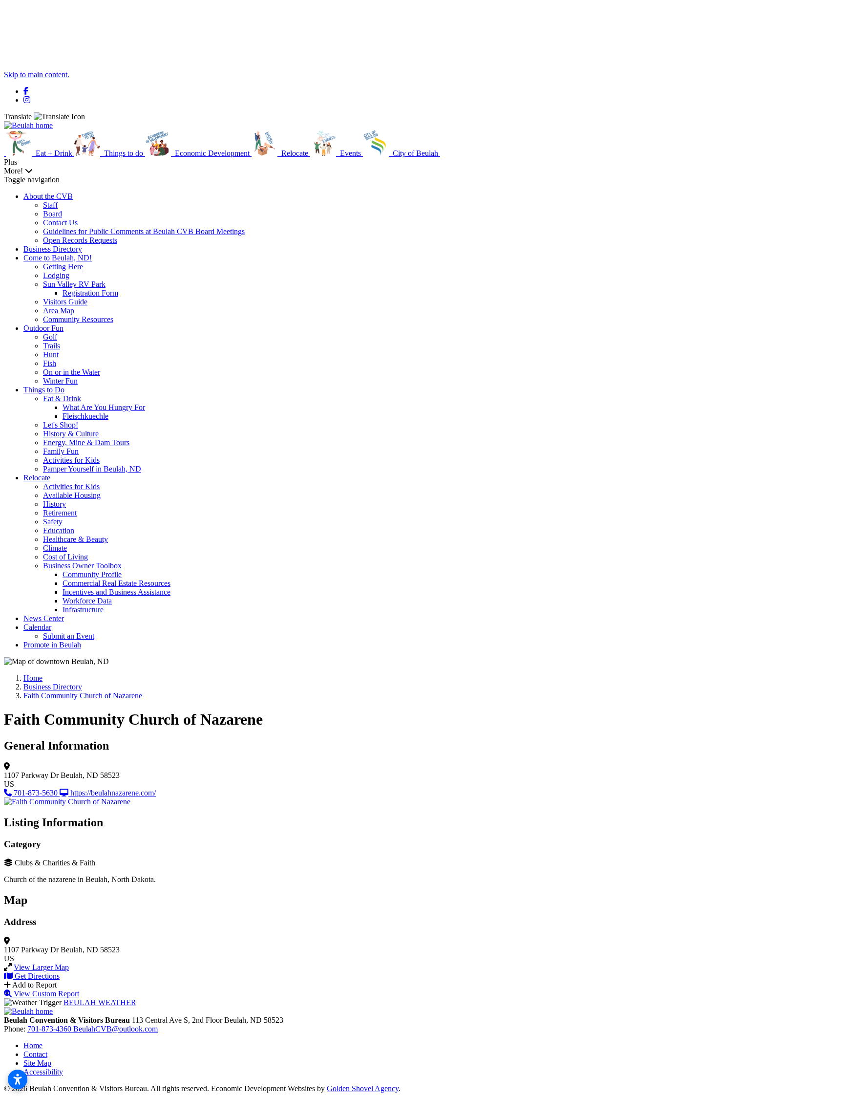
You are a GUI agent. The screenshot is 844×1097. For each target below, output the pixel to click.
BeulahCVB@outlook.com (115, 1029)
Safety (53, 521)
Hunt (51, 354)
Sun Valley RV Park (74, 284)
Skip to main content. (36, 74)
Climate (55, 548)
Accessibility (43, 1072)
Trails (51, 346)
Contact (35, 1054)
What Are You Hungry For (104, 407)
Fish (49, 363)
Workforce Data (87, 601)
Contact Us (60, 222)
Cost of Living (65, 557)
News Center (43, 618)
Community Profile (92, 574)
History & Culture (71, 434)
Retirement (60, 513)
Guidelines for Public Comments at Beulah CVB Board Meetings (144, 231)
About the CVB (48, 196)
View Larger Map (41, 967)
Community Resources (78, 319)
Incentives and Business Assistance (116, 592)
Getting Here (63, 266)
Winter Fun (60, 381)
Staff (50, 205)
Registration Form (90, 293)
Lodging (56, 275)
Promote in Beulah (52, 645)
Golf (50, 337)
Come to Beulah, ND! (57, 258)
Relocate (36, 477)
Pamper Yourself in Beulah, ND (92, 469)
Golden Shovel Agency (363, 1088)
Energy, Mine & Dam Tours (86, 442)
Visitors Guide (65, 302)
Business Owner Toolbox (82, 565)
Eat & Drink (62, 398)
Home (32, 1045)
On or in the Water (71, 372)
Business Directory (52, 249)
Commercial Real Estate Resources (116, 583)
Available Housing (72, 495)
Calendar (37, 627)
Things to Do (43, 390)
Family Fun (61, 451)
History (54, 504)
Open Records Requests (80, 240)
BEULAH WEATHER (99, 1002)
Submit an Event (68, 636)
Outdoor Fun (43, 328)
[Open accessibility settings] (17, 1079)
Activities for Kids (71, 460)
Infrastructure (83, 609)
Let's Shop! (60, 425)
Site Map (37, 1063)
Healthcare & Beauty (75, 539)
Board (52, 214)
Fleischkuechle (85, 416)
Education (58, 530)
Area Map (58, 310)
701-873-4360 (50, 1029)
